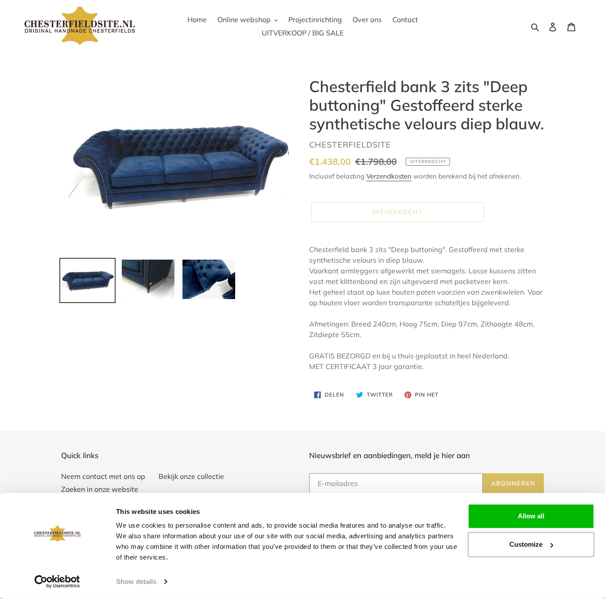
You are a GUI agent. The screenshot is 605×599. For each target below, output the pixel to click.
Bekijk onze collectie (191, 476)
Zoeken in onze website (99, 489)
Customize (526, 544)
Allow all (531, 516)
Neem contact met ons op (103, 476)
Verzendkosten (388, 176)
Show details (136, 581)
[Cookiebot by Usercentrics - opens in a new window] (57, 581)
